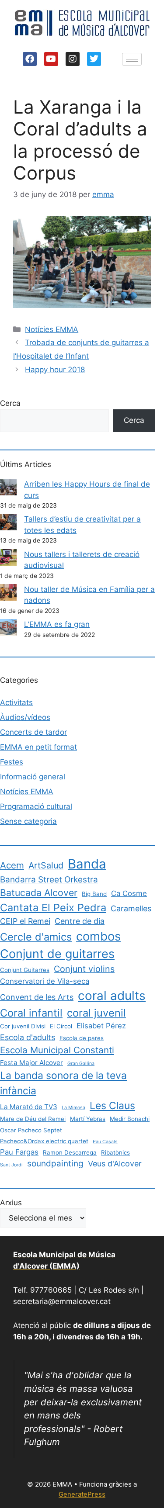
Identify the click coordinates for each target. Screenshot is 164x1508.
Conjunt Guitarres (24, 969)
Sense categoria (28, 821)
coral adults (112, 995)
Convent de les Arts (36, 997)
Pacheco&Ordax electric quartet (44, 1141)
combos (98, 936)
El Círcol (61, 1026)
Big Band (94, 893)
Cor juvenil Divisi (22, 1026)
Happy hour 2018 (55, 369)
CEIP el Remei (25, 921)
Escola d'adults (27, 1037)
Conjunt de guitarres (57, 954)
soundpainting (55, 1164)
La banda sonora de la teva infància (63, 1082)
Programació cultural (36, 806)
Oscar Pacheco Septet (31, 1130)
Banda (87, 864)
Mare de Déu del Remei (33, 1118)
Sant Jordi (11, 1165)
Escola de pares (81, 1037)
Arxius (11, 1202)
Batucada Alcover (38, 892)
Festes (11, 761)
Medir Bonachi (130, 1118)
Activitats (16, 702)
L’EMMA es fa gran (57, 624)
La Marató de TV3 (28, 1107)
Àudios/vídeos (25, 717)
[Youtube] (51, 59)
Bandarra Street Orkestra (49, 880)
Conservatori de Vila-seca (44, 981)
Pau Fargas (19, 1152)
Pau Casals (105, 1142)
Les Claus (112, 1106)
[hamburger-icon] (132, 59)
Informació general (32, 776)
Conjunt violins (84, 969)
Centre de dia (80, 921)
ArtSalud (45, 865)
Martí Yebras (87, 1118)
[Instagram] (73, 59)
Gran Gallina (80, 1063)
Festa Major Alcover (31, 1062)
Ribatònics (115, 1152)
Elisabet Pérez (101, 1025)
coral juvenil (96, 1012)
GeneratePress (82, 1494)
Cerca (10, 403)
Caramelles (131, 908)
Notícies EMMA (51, 329)
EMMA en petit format (38, 747)
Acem (12, 865)
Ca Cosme (129, 893)
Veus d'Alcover (115, 1163)
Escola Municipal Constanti (57, 1050)
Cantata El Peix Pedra (53, 907)
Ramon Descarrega (70, 1152)
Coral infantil (31, 1012)
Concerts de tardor (33, 732)
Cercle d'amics (36, 936)
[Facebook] (30, 59)
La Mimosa (73, 1107)
